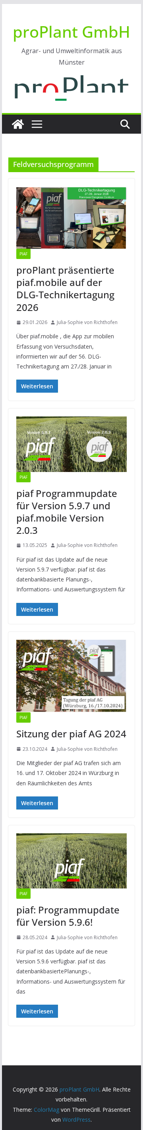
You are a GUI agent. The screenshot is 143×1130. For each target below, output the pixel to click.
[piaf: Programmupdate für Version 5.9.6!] (71, 860)
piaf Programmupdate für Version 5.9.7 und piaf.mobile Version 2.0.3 (66, 512)
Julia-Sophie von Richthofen (87, 322)
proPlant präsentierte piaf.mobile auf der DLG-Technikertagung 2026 (65, 288)
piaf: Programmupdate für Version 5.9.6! (68, 916)
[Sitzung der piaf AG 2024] (71, 676)
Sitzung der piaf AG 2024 (71, 733)
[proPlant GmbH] (17, 124)
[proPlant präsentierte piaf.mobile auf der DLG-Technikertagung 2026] (71, 217)
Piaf (23, 254)
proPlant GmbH (71, 31)
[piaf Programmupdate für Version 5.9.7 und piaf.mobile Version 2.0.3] (71, 444)
